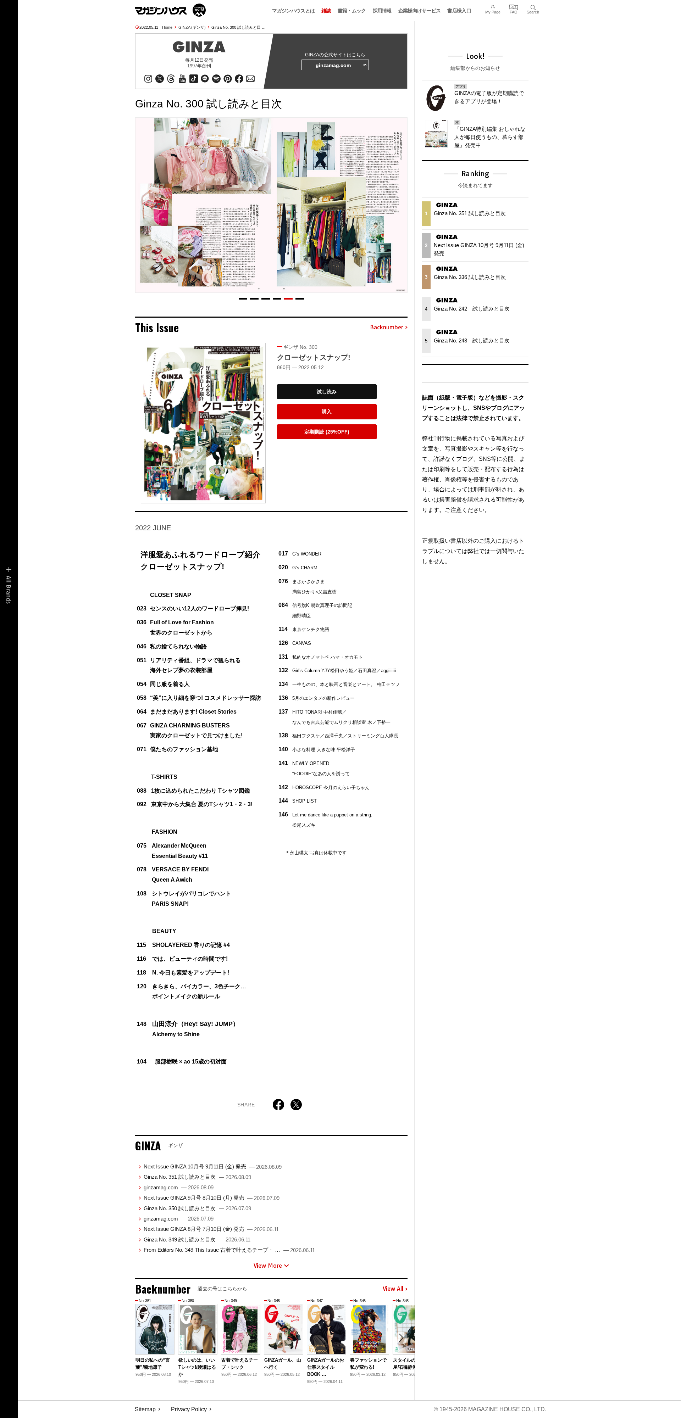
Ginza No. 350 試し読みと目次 (197, 1208)
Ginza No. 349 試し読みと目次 (197, 1239)
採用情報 (382, 10)
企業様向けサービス (419, 10)
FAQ (513, 7)
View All (393, 1289)
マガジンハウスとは (293, 10)
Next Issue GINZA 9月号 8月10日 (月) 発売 (211, 1198)
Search (533, 7)
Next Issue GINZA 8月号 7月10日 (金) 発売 (211, 1229)
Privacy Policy (189, 1409)
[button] (243, 299)
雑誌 (326, 10)
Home (167, 27)
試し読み (327, 392)
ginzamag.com (333, 65)
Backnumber (386, 327)
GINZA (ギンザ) (192, 27)
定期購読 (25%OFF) (326, 432)
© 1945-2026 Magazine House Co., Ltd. (490, 1409)
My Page (493, 7)
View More (268, 1265)
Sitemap (145, 1409)
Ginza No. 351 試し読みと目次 (197, 1177)
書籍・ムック (352, 10)
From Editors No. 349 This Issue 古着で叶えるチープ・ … (229, 1250)
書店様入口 (459, 10)
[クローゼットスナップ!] (203, 423)
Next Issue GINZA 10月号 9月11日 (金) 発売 (213, 1166)
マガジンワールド (170, 10)
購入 (327, 411)
